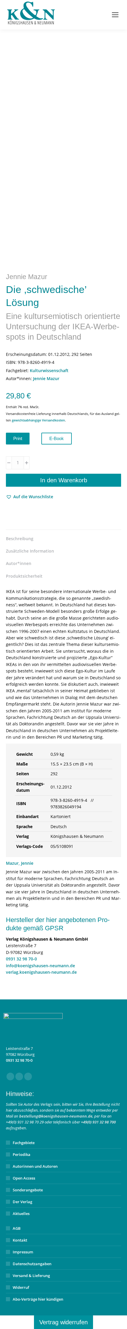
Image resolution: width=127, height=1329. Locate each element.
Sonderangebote (28, 1190)
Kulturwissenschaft (49, 370)
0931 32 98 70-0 (21, 959)
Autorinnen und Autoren (35, 1166)
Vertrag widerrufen (63, 1322)
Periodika (21, 1154)
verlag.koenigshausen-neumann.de (41, 972)
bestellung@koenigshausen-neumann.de (55, 1116)
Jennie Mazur (46, 378)
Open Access (24, 1178)
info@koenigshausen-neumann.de (40, 965)
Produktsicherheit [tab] (24, 576)
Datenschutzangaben (32, 1263)
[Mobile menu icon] (115, 15)
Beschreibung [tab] (19, 538)
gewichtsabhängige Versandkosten (38, 420)
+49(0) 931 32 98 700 (98, 1122)
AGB (17, 1228)
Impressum (23, 1252)
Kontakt (20, 1240)
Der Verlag (22, 1201)
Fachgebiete (24, 1142)
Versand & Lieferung (31, 1275)
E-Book (56, 438)
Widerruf (21, 1287)
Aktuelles (21, 1213)
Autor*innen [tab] (18, 563)
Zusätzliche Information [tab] (30, 551)
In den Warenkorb (63, 480)
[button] (29, 497)
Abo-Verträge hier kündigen (38, 1299)
